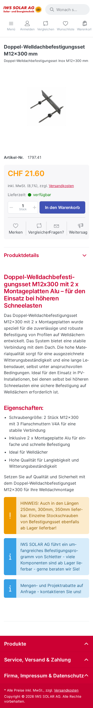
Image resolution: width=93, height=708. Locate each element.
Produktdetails (21, 255)
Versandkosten (61, 185)
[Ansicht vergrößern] (46, 106)
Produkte (15, 644)
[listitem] (46, 106)
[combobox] (67, 9)
